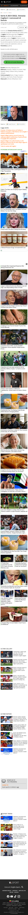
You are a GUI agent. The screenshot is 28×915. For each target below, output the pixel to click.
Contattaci (15, 890)
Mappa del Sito (22, 890)
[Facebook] (8, 897)
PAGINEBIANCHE (9, 904)
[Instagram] (19, 897)
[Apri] (2, 2)
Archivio (16, 892)
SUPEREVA (19, 905)
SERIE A (10, 12)
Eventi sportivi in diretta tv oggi (10, 787)
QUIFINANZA (8, 905)
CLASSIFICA (23, 5)
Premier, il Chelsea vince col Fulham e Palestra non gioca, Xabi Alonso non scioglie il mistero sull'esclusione (14, 131)
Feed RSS (11, 892)
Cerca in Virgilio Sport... (13, 887)
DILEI (20, 904)
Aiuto (19, 908)
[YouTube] (11, 897)
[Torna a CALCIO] (2, 6)
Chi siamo (5, 907)
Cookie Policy (21, 907)
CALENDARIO (14, 5)
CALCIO (5, 12)
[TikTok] (15, 897)
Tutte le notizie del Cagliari (8, 146)
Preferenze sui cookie (12, 908)
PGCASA (4, 904)
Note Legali (11, 907)
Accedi (24, 2)
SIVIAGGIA (24, 904)
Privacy (16, 907)
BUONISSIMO (14, 905)
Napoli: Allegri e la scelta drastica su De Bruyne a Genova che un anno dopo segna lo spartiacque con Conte (14, 142)
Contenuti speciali (6, 890)
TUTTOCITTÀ (15, 904)
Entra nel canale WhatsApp (15, 62)
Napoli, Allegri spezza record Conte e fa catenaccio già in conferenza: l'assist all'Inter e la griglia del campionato (14, 137)
